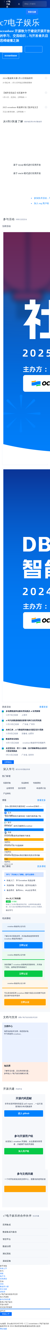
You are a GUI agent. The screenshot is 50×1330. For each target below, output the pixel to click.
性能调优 (37, 783)
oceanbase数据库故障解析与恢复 (17, 836)
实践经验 (7, 783)
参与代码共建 (5, 1299)
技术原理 (22, 788)
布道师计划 (41, 788)
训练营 (2, 1292)
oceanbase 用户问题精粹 (13, 846)
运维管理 (10, 788)
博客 (1, 1273)
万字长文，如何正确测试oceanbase (18, 826)
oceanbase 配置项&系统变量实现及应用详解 (22, 855)
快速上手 (3, 1268)
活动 (1, 1284)
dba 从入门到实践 (13, 898)
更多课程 (41, 866)
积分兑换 (3, 1289)
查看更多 (43, 707)
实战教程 (25, 783)
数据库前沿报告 (12, 739)
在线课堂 (3, 1279)
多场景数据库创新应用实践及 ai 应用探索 (23, 711)
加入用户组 (23, 1151)
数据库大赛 (4, 1286)
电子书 (2, 1276)
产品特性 (7, 794)
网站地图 (3, 1329)
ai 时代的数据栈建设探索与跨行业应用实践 (23, 720)
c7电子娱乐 (8, 4)
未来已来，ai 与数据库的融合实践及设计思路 (24, 730)
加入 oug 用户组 (41, 203)
